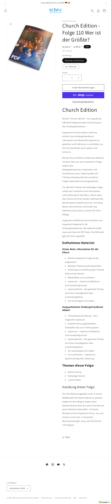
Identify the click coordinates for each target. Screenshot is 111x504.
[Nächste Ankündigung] (106, 3)
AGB (74, 498)
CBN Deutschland (18, 498)
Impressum (83, 498)
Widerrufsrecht (46, 498)
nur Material (70, 66)
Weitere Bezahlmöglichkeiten (83, 102)
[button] (6, 11)
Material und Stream (74, 60)
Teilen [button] (67, 437)
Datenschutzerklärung (63, 498)
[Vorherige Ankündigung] (5, 3)
